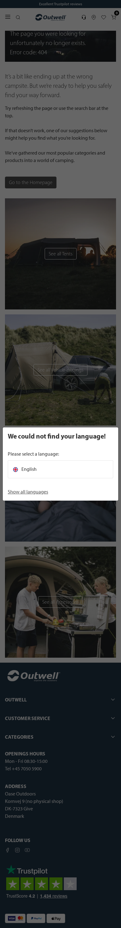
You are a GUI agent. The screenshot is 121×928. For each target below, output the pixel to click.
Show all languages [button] (28, 492)
